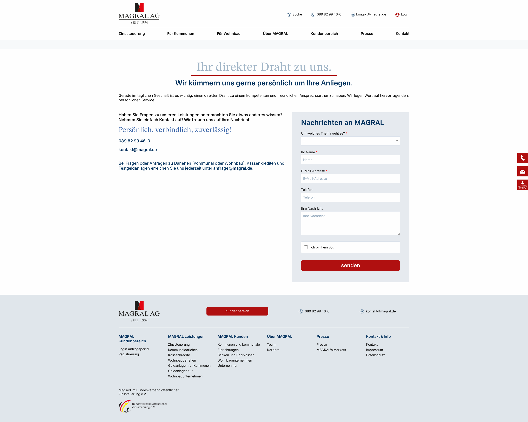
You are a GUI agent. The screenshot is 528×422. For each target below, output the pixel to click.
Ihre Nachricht (312, 208)
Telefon (306, 190)
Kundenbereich (237, 311)
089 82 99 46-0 (134, 140)
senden (350, 265)
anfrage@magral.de (232, 168)
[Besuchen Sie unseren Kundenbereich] (522, 185)
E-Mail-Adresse (350, 171)
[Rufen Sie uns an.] (313, 14)
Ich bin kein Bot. (322, 247)
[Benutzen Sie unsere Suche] (289, 14)
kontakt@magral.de (138, 149)
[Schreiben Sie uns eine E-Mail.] (353, 14)
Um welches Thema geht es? (350, 133)
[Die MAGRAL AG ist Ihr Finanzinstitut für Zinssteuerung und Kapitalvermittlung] (139, 13)
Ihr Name (350, 152)
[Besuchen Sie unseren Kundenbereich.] (397, 14)
